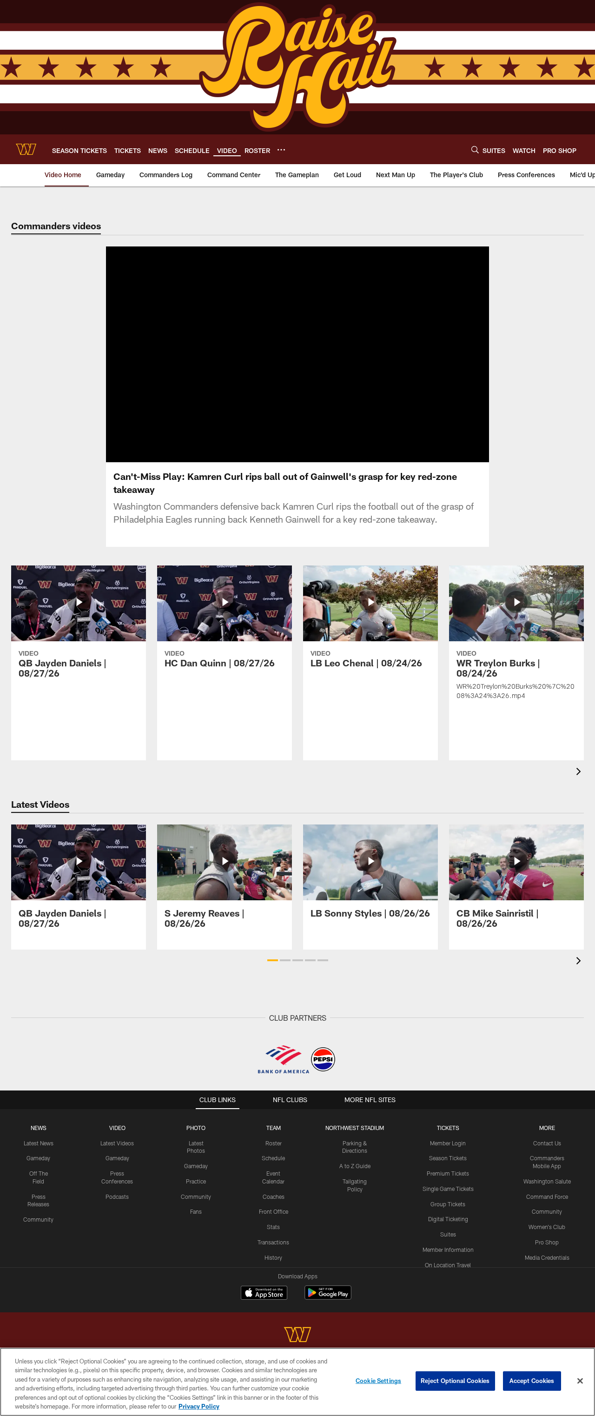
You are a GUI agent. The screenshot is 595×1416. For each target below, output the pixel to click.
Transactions (273, 1242)
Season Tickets (448, 1158)
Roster (273, 1143)
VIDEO (117, 1127)
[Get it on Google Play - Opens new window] (328, 1297)
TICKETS (448, 1127)
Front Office (273, 1211)
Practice (196, 1181)
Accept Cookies (532, 1380)
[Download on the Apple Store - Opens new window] (264, 1294)
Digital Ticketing (448, 1219)
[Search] (475, 149)
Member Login (448, 1143)
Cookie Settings (378, 1380)
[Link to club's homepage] (26, 149)
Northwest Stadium (354, 1127)
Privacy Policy (198, 1406)
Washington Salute (547, 1181)
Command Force (547, 1196)
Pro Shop (547, 1242)
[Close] (580, 1381)
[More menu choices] (281, 149)
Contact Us (547, 1143)
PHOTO (195, 1127)
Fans (196, 1211)
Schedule (273, 1158)
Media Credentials (547, 1257)
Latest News (38, 1143)
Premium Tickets (448, 1173)
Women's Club (547, 1226)
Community (38, 1219)
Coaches (273, 1196)
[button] (272, 960)
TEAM (273, 1127)
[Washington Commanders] (297, 1336)
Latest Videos (117, 1143)
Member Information (448, 1249)
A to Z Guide (354, 1166)
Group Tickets (447, 1204)
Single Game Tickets (448, 1188)
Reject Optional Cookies (455, 1380)
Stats (273, 1226)
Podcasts (117, 1196)
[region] (297, 1382)
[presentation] (580, 773)
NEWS (38, 1127)
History (273, 1257)
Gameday (38, 1158)
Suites (448, 1234)
